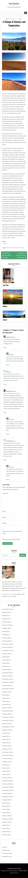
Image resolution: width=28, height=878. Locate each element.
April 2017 (6, 618)
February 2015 (7, 672)
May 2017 (5, 615)
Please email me (6, 594)
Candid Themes (14, 873)
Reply (5, 347)
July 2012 (5, 765)
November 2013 (7, 720)
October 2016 (6, 625)
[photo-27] (14, 70)
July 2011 (5, 803)
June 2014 (5, 698)
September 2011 (7, 796)
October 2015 (6, 647)
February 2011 (7, 819)
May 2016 (5, 634)
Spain (23, 247)
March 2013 (6, 746)
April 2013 (6, 742)
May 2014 (5, 701)
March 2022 (6, 612)
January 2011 (6, 822)
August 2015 (6, 653)
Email (4, 517)
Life (14, 28)
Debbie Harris (9, 391)
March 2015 (6, 669)
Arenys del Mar (11, 247)
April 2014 (6, 704)
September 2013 (7, 726)
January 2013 (6, 749)
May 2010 (5, 831)
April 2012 (6, 774)
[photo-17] (14, 50)
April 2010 (6, 834)
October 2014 (6, 685)
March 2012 (6, 777)
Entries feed (6, 850)
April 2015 (6, 666)
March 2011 (6, 815)
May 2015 (5, 663)
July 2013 (5, 733)
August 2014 (6, 692)
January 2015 (6, 676)
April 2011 (6, 812)
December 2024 (7, 609)
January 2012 (6, 784)
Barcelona (18, 247)
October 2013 (6, 723)
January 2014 (6, 714)
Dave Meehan (14, 3)
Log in (5, 847)
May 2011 (5, 809)
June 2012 (5, 768)
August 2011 (6, 800)
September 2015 (7, 650)
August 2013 (6, 730)
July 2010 (5, 825)
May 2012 (5, 771)
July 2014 (5, 695)
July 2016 (5, 631)
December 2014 (7, 679)
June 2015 (5, 660)
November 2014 (7, 682)
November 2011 (7, 790)
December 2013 (7, 717)
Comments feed (7, 853)
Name (4, 511)
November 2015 (7, 644)
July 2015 (5, 657)
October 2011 (6, 793)
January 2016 (6, 641)
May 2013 (5, 739)
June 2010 (5, 828)
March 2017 (6, 622)
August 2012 (6, 761)
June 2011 (5, 806)
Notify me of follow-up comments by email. (12, 532)
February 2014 (7, 711)
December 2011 (7, 787)
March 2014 (6, 707)
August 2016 (6, 628)
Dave (20, 19)
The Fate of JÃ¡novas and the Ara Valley (6, 255)
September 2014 (7, 688)
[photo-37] (14, 90)
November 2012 (7, 755)
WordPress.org (7, 856)
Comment (5, 493)
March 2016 (6, 638)
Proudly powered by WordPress (9, 870)
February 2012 (7, 780)
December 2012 (7, 752)
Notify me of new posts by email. (11, 539)
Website (4, 523)
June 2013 (5, 736)
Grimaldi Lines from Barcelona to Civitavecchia (21, 255)
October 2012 (6, 758)
